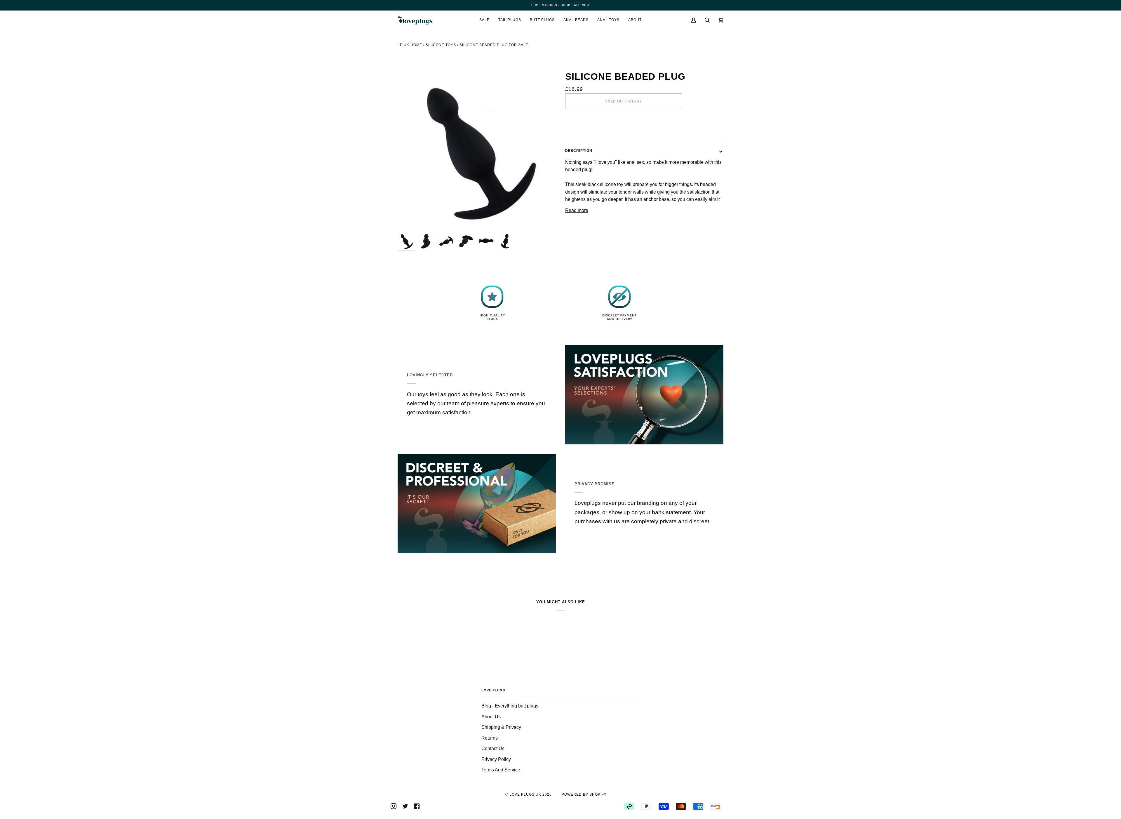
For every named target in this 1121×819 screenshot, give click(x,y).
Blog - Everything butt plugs (509, 705)
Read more (576, 210)
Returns (489, 737)
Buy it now (624, 126)
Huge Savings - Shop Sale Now (560, 5)
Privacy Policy (496, 759)
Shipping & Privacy (501, 727)
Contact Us (492, 748)
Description (578, 151)
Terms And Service (500, 769)
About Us (491, 716)
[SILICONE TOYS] (441, 54)
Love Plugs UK (525, 794)
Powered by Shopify (584, 794)
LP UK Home (410, 45)
